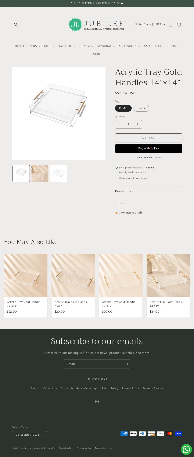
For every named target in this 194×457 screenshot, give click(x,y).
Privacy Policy (130, 388)
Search (35, 388)
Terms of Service (153, 388)
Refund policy (66, 448)
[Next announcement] (181, 3)
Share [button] (122, 203)
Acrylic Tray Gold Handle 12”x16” (166, 304)
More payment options (148, 157)
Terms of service (103, 448)
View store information (133, 178)
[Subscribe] (127, 364)
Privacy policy (84, 448)
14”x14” (123, 108)
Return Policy (110, 388)
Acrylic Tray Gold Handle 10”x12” (118, 304)
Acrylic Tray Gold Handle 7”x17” (71, 304)
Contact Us (50, 388)
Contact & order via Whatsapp (79, 388)
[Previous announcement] (13, 3)
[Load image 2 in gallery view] (39, 173)
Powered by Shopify (44, 448)
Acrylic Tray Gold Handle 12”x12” (23, 304)
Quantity (120, 116)
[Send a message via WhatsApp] (186, 449)
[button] (16, 24)
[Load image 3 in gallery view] (58, 173)
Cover (141, 108)
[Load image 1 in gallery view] (21, 173)
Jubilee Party (27, 448)
